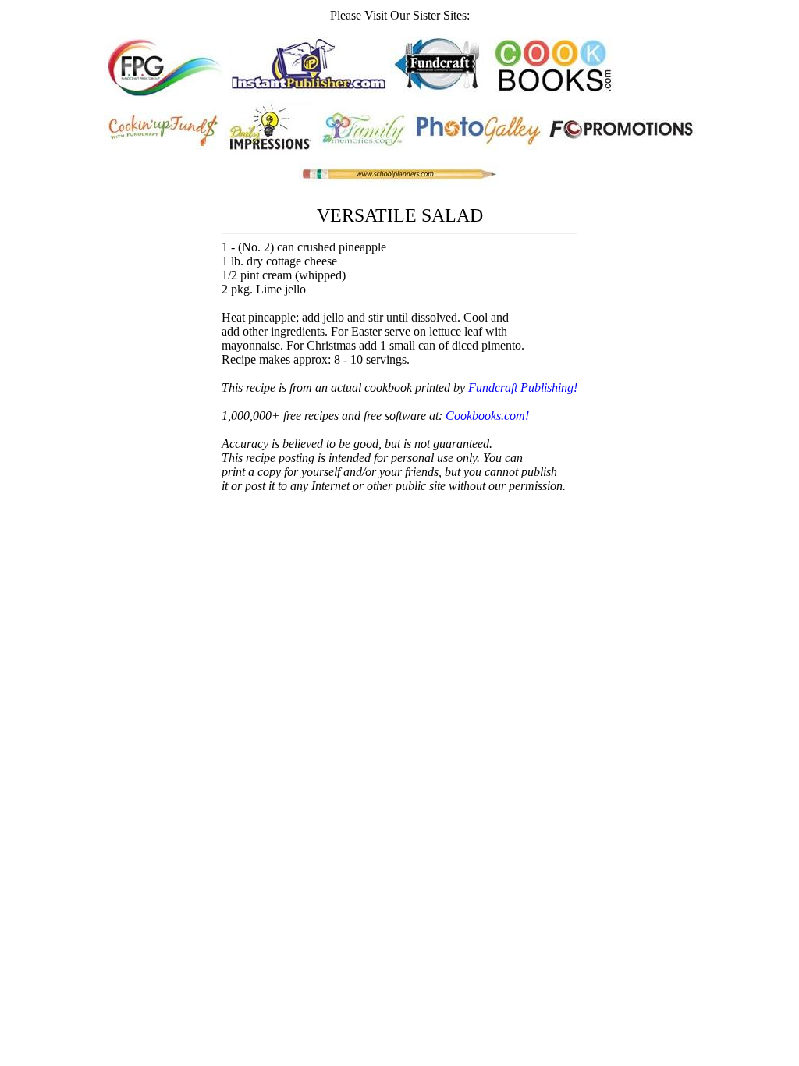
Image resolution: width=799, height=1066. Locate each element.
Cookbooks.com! (487, 415)
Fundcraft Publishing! (522, 387)
